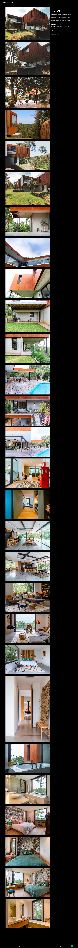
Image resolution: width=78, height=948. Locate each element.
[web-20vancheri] (27, 597)
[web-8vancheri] (27, 252)
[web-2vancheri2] (27, 58)
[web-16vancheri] (27, 473)
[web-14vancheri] (27, 411)
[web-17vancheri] (27, 504)
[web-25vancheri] (27, 789)
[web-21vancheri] (27, 628)
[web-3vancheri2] (27, 92)
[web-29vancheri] (27, 913)
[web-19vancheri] (27, 566)
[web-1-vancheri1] (27, 23)
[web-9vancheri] (27, 283)
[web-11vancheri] (27, 348)
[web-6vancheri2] (27, 188)
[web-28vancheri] (27, 882)
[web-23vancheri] (27, 709)
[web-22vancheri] (27, 659)
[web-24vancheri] (27, 758)
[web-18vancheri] (27, 535)
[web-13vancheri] (27, 379)
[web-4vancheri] (27, 124)
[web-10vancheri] (27, 316)
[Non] (76, 946)
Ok (72, 946)
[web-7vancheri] (27, 221)
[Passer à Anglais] (74, 3)
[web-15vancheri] (27, 442)
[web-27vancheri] (27, 851)
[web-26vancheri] (27, 820)
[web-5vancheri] (27, 155)
